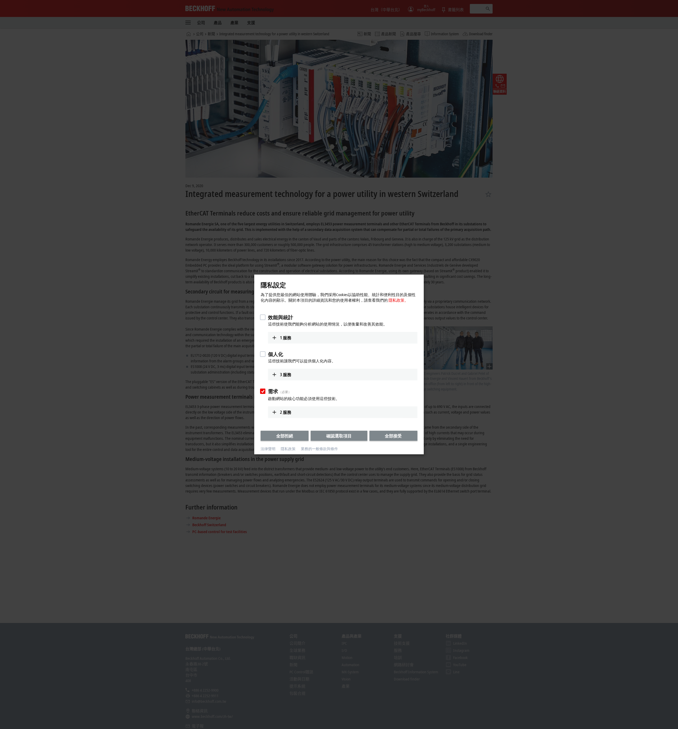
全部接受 (393, 435)
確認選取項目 (339, 435)
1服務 (285, 337)
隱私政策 (288, 448)
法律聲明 (268, 448)
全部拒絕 (284, 435)
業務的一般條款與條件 (319, 448)
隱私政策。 (398, 299)
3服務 (285, 374)
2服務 (285, 412)
